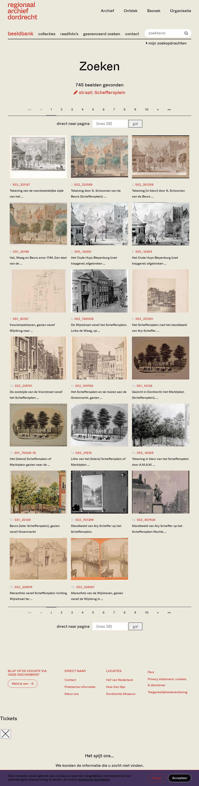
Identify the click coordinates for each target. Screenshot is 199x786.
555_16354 (143, 251)
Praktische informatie (80, 687)
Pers (151, 672)
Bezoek (153, 11)
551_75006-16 (25, 453)
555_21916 (84, 453)
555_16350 (82, 251)
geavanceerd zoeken (101, 34)
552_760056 (84, 319)
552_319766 (84, 386)
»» (169, 109)
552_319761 (23, 386)
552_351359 (144, 184)
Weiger (157, 778)
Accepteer (179, 778)
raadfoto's (69, 34)
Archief (107, 11)
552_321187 (21, 184)
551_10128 (144, 386)
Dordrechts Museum (120, 694)
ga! (135, 123)
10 (146, 109)
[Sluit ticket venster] (5, 734)
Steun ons (72, 694)
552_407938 (146, 520)
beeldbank (20, 33)
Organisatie (180, 11)
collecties (46, 34)
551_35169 (23, 520)
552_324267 (85, 587)
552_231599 (83, 184)
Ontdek (130, 11)
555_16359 (145, 453)
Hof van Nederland (119, 680)
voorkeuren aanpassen (94, 779)
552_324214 (23, 587)
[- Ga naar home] (35, 10)
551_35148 (21, 251)
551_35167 (21, 319)
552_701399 (84, 520)
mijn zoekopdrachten (167, 43)
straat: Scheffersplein (101, 92)
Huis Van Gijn (115, 687)
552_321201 (144, 319)
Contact (70, 680)
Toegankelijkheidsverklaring (167, 692)
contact (132, 34)
